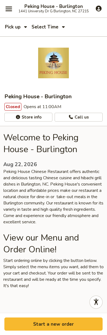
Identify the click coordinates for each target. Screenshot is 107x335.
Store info (31, 117)
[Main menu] (9, 9)
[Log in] (98, 8)
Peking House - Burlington (53, 6)
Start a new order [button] (53, 324)
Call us (81, 117)
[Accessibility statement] (96, 302)
